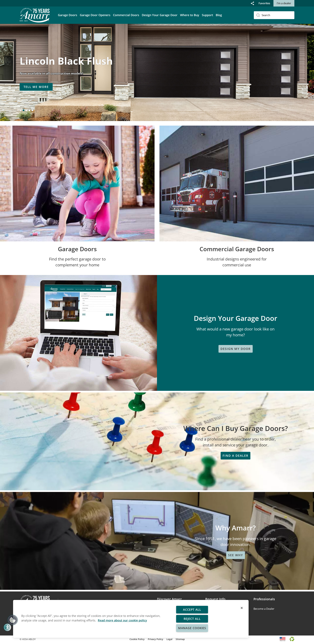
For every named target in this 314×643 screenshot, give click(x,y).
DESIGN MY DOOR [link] (235, 349)
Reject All (192, 619)
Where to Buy (189, 15)
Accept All (192, 610)
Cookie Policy (137, 639)
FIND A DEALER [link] (235, 456)
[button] (252, 3)
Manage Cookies (192, 628)
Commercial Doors (126, 15)
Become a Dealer (263, 609)
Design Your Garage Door (159, 15)
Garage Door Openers (95, 15)
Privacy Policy (155, 639)
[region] (131, 619)
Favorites (264, 3)
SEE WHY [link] (235, 555)
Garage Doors (67, 15)
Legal (169, 639)
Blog (219, 15)
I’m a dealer (284, 3)
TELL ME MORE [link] (36, 87)
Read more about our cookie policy (122, 620)
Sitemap (180, 639)
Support (207, 15)
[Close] (241, 608)
